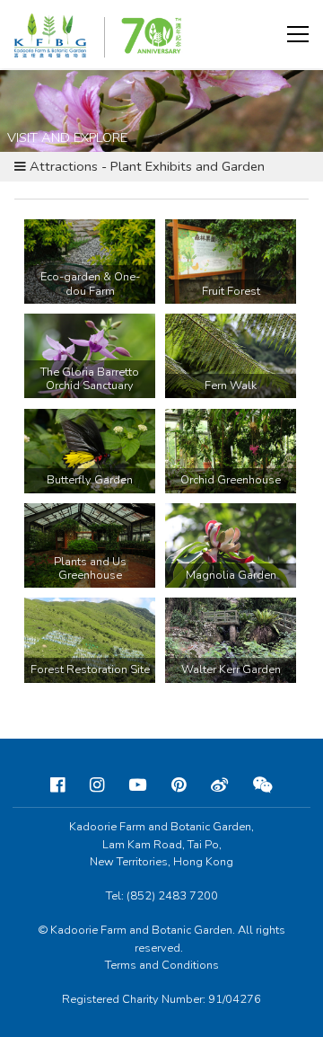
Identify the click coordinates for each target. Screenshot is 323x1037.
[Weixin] (263, 785)
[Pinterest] (178, 785)
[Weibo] (219, 785)
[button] (298, 34)
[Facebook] (57, 785)
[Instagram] (97, 785)
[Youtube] (137, 785)
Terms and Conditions (162, 965)
